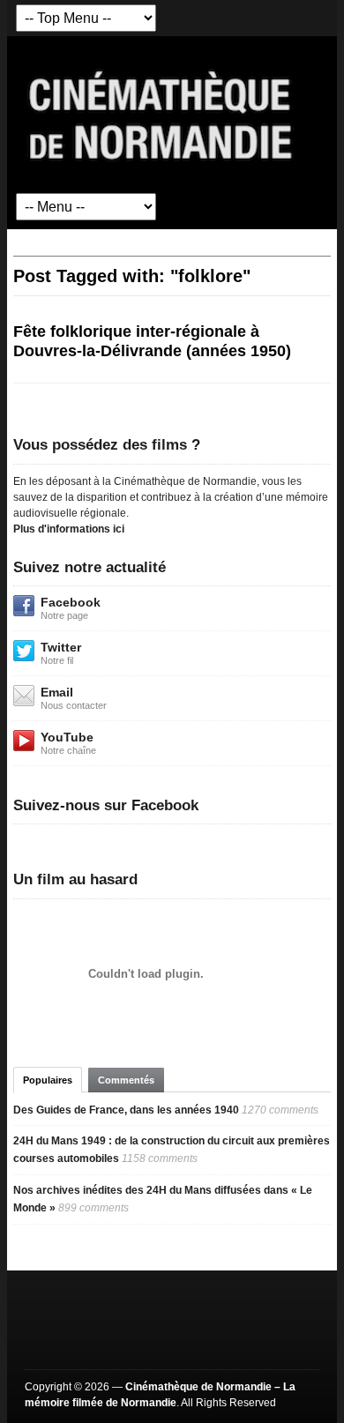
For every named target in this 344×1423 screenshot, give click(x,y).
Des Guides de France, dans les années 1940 (126, 1110)
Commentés (126, 1080)
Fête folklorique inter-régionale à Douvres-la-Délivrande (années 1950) (152, 341)
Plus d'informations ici (68, 529)
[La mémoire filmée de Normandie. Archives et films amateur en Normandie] (161, 114)
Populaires (47, 1080)
